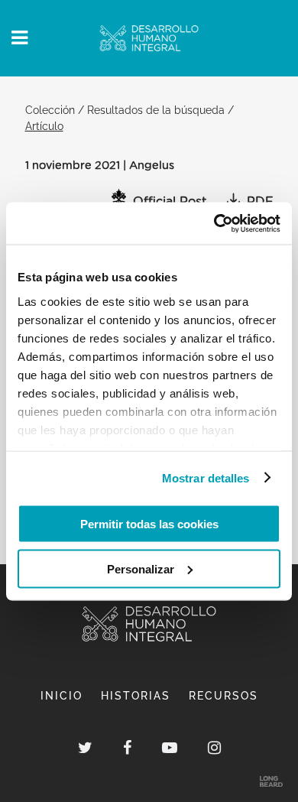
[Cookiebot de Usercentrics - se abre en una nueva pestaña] (214, 223)
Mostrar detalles (206, 477)
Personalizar (140, 568)
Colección (50, 109)
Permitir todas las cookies (149, 524)
